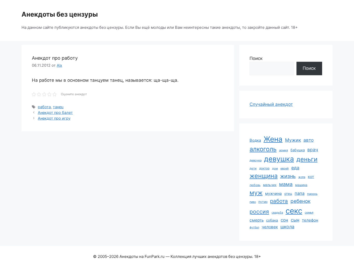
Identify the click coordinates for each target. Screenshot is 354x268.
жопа (301, 177)
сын (295, 220)
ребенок (300, 201)
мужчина (273, 193)
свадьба (277, 212)
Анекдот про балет (55, 112)
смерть (257, 220)
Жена (273, 139)
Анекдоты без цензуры (60, 14)
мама (286, 184)
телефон (310, 220)
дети (253, 168)
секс (294, 210)
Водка (255, 140)
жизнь (288, 176)
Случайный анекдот (271, 104)
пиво (253, 202)
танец (58, 107)
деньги (306, 159)
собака (272, 220)
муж (256, 192)
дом (275, 168)
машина (301, 185)
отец (288, 193)
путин (262, 202)
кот (311, 176)
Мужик (293, 140)
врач (312, 149)
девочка (255, 160)
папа (300, 193)
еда (295, 167)
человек (270, 226)
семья (309, 212)
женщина (264, 176)
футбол (254, 227)
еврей (284, 168)
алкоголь (263, 149)
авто (308, 140)
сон (284, 220)
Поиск (256, 58)
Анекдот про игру (54, 118)
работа (44, 107)
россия (259, 211)
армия (283, 150)
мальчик (270, 185)
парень (312, 194)
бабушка (298, 150)
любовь (255, 185)
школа (287, 226)
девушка (279, 159)
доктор (264, 168)
